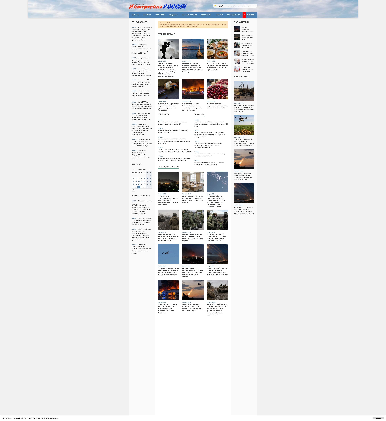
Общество (173, 15)
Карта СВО (250, 15)
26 (139, 187)
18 (136, 184)
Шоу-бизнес (206, 15)
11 (136, 181)
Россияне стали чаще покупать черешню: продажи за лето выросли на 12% (141, 94)
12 (139, 181)
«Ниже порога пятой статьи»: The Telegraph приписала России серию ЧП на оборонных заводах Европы (209, 134)
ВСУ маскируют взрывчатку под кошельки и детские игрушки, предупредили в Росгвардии (141, 72)
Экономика (160, 15)
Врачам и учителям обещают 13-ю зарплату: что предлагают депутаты (174, 130)
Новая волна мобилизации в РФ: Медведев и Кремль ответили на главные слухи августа (141, 155)
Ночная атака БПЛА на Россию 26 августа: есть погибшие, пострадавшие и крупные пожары (141, 83)
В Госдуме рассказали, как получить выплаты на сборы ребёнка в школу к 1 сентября (174, 158)
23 (150, 184)
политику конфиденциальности (47, 418)
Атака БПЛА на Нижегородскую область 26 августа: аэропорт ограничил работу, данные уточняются (142, 105)
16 (150, 181)
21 (144, 184)
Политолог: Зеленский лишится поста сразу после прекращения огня (209, 154)
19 (139, 184)
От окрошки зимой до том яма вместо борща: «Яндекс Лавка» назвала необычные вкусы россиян (141, 61)
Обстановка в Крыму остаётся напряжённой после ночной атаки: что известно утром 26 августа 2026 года (141, 49)
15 (147, 181)
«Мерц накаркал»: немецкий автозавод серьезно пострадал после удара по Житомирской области (208, 144)
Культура (219, 15)
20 (141, 184)
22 (147, 184)
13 (141, 181)
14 (144, 181)
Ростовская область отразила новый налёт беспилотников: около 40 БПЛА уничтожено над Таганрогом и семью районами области (142, 129)
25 (136, 187)
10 (133, 181)
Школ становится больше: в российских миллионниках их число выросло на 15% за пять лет (141, 116)
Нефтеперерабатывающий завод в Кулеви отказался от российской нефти (209, 162)
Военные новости (189, 15)
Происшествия (233, 15)
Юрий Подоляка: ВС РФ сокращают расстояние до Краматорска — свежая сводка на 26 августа (141, 221)
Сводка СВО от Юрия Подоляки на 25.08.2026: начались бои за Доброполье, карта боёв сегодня (141, 249)
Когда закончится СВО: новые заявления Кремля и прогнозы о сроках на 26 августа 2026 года (142, 143)
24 (133, 187)
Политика (147, 15)
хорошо (378, 418)
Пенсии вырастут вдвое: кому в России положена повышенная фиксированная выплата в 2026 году (174, 140)
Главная (135, 15)
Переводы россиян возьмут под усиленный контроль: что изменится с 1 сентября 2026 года (175, 150)
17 (133, 184)
